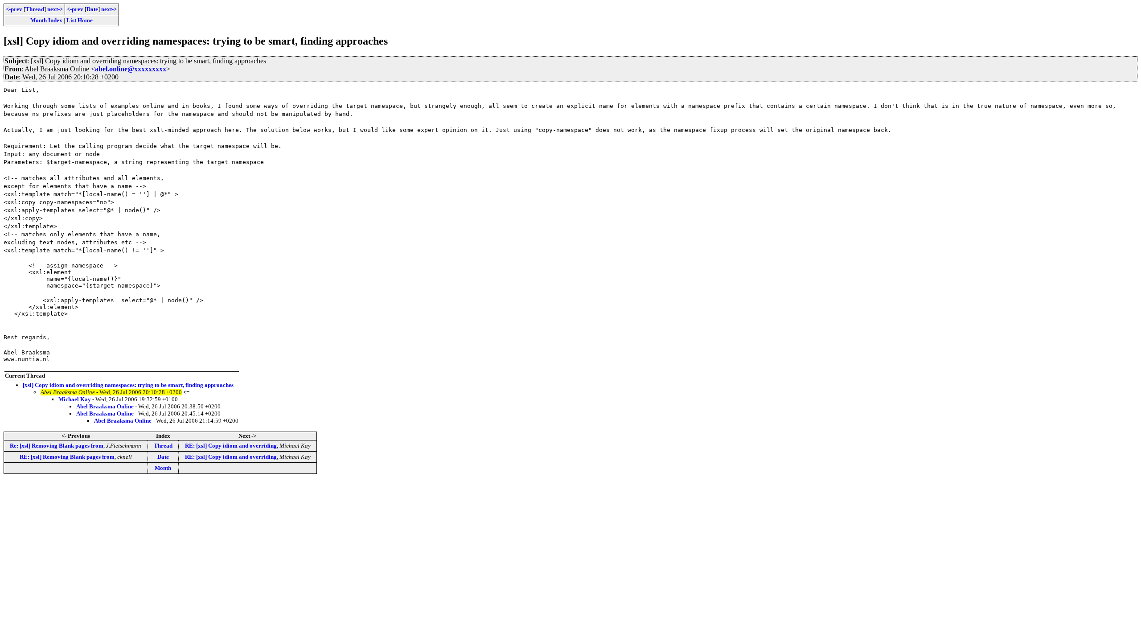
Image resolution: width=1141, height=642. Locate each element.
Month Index (46, 20)
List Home (79, 20)
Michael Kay (74, 399)
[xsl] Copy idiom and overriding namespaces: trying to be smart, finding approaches (128, 385)
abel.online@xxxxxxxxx (130, 69)
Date (92, 9)
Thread (34, 9)
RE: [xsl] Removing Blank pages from (67, 456)
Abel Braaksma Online (105, 406)
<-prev (14, 9)
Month (163, 468)
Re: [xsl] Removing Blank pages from (56, 445)
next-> (55, 9)
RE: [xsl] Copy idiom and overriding (231, 445)
